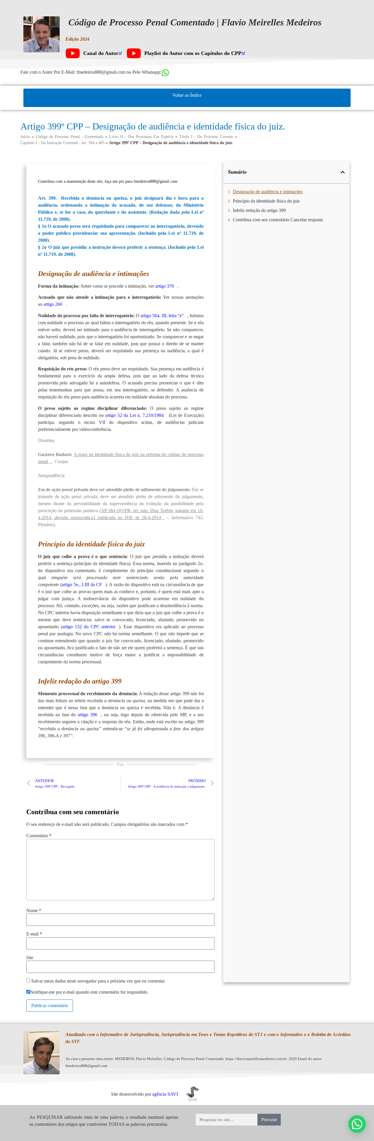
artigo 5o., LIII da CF (82, 584)
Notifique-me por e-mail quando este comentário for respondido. (89, 992)
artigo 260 (53, 304)
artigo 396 (87, 714)
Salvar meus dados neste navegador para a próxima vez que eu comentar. (98, 981)
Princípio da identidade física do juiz (266, 200)
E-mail (34, 934)
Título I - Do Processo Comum (206, 136)
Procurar (269, 1119)
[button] (343, 172)
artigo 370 (164, 286)
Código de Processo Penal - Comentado (69, 136)
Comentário (38, 835)
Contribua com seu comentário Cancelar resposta (278, 219)
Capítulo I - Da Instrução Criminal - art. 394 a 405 (62, 143)
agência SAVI (165, 1094)
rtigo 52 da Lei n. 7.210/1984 (135, 415)
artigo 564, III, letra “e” (162, 315)
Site (29, 957)
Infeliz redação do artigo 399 (259, 210)
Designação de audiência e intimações (268, 191)
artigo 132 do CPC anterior (89, 626)
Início (25, 136)
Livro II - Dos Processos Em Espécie (141, 136)
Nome (33, 910)
